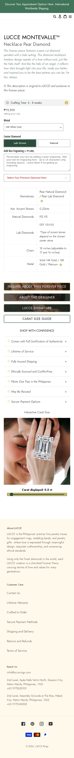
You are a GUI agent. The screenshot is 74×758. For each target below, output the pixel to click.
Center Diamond (12, 136)
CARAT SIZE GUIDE (37, 319)
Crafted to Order (17, 612)
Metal (7, 120)
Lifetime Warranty (17, 603)
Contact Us (13, 593)
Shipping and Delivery (20, 631)
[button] (37, 341)
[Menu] (70, 16)
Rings (45, 746)
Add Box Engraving (19, 151)
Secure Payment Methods (22, 622)
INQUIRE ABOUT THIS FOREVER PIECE (37, 286)
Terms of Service (17, 651)
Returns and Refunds (19, 641)
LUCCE (39, 746)
